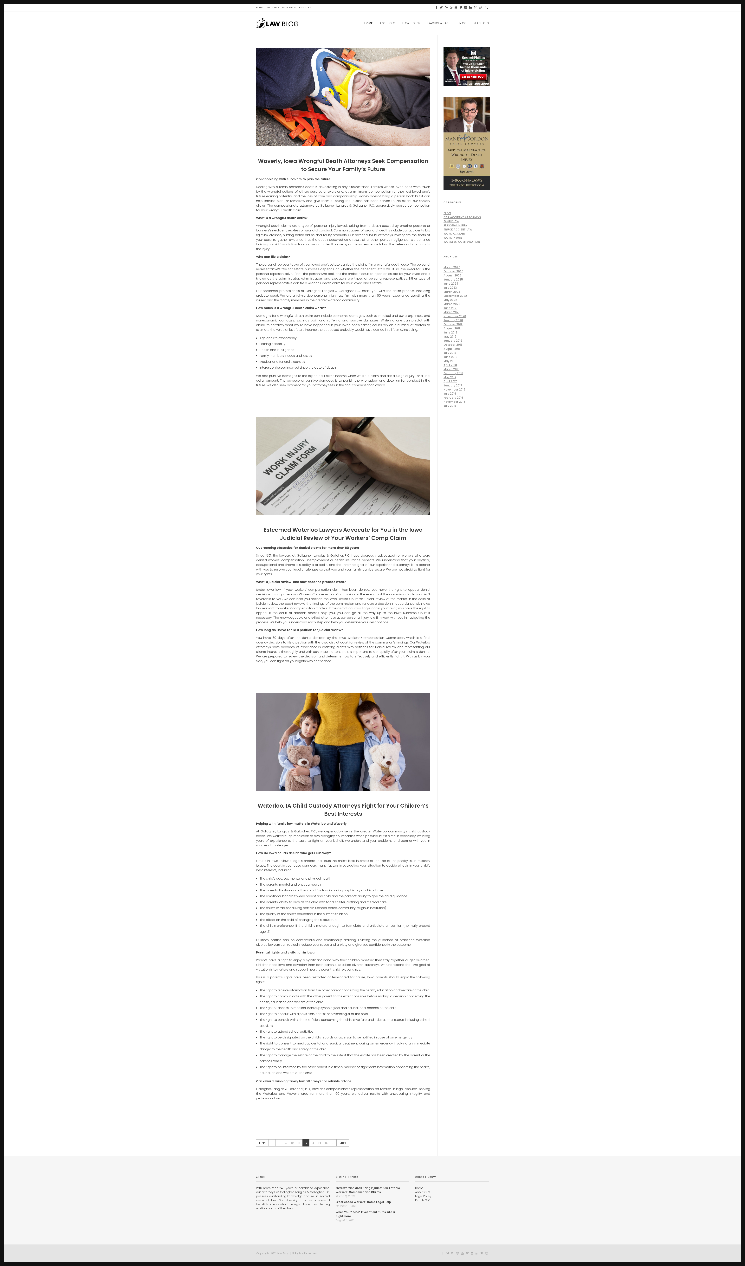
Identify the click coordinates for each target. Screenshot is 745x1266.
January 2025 (453, 279)
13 (312, 1143)
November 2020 (455, 316)
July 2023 (450, 288)
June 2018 (450, 357)
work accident (455, 234)
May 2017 (450, 377)
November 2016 (454, 389)
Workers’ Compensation (462, 242)
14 (319, 1143)
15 (326, 1143)
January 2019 (453, 341)
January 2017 (453, 385)
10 (292, 1143)
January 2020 (453, 320)
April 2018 (450, 365)
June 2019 (450, 332)
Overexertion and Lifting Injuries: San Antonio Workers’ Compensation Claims (368, 1190)
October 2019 (453, 324)
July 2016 (450, 394)
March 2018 (451, 369)
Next (333, 1143)
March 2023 (452, 292)
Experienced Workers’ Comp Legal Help (363, 1202)
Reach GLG (423, 1200)
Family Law (451, 221)
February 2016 (453, 398)
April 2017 (450, 381)
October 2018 (453, 345)
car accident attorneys (462, 217)
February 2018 (453, 373)
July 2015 (450, 406)
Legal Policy (423, 1196)
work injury (453, 238)
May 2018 (450, 361)
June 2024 (451, 284)
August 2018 (452, 349)
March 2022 (452, 304)
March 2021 (451, 312)
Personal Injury (455, 225)
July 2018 (450, 353)
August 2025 (452, 275)
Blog (447, 213)
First (262, 1143)
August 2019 (452, 328)
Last (343, 1143)
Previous (272, 1143)
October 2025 (453, 271)
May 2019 (450, 337)
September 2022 (455, 296)
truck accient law (458, 229)
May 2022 (450, 300)
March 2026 (452, 267)
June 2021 (450, 308)
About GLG (422, 1192)
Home (419, 1188)
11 (299, 1143)
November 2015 (454, 402)
